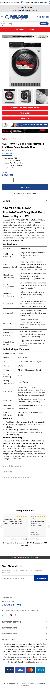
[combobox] (25, 23)
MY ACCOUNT (17, 10)
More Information (12, 466)
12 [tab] (32, 539)
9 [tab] (27, 539)
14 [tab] (36, 539)
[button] (25, 96)
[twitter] (2, 615)
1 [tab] (12, 539)
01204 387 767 (38, 2)
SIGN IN (34, 10)
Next (48, 526)
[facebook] (6, 615)
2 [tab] (14, 539)
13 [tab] (34, 539)
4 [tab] (17, 539)
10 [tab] (28, 539)
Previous (1, 526)
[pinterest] (11, 615)
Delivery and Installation (16, 477)
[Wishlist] (36, 17)
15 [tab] (38, 539)
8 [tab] (25, 539)
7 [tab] (23, 539)
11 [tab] (30, 539)
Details (6, 200)
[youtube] (16, 615)
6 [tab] (21, 539)
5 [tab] (19, 539)
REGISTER (28, 10)
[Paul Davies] (17, 17)
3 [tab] (15, 539)
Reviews (7, 471)
